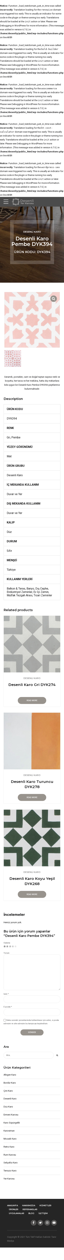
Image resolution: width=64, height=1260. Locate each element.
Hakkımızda (28, 1205)
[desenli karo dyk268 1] (32, 838)
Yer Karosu (9, 1178)
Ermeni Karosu (11, 1114)
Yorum (6, 953)
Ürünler (13, 1209)
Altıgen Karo (10, 1074)
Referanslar (30, 1209)
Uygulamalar (16, 1213)
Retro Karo (9, 1146)
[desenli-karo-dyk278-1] (32, 741)
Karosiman (9, 1130)
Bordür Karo (10, 1082)
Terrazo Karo (10, 1170)
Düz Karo (8, 1106)
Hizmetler (45, 1205)
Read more (32, 700)
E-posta (8, 1007)
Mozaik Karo (10, 1138)
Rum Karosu (10, 1154)
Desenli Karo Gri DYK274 (32, 684)
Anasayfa (12, 1205)
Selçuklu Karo (11, 1162)
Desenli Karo (32, 231)
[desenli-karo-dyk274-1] (32, 644)
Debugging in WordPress (13, 25)
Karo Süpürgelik (12, 1122)
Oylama (7, 943)
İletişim (43, 1213)
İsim (6, 994)
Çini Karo (8, 1090)
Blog (31, 1213)
